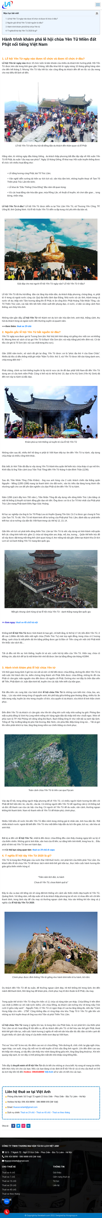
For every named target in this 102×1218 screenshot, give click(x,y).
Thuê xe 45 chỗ (43, 1112)
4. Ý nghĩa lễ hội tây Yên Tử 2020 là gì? (21, 31)
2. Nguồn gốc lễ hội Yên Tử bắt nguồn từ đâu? (24, 23)
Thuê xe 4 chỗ (8, 1172)
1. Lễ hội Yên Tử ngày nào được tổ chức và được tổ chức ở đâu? (32, 19)
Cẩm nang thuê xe (61, 1177)
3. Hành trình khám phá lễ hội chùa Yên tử (23, 27)
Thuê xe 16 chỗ (9, 1181)
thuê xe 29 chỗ (24, 326)
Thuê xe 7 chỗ (8, 1177)
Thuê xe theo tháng (61, 1112)
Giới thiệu (57, 1172)
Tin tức (56, 1181)
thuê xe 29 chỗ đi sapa (43, 850)
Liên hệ (56, 1185)
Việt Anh (49, 1072)
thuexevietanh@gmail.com (25, 1107)
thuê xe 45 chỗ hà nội (27, 622)
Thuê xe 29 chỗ (27, 1112)
